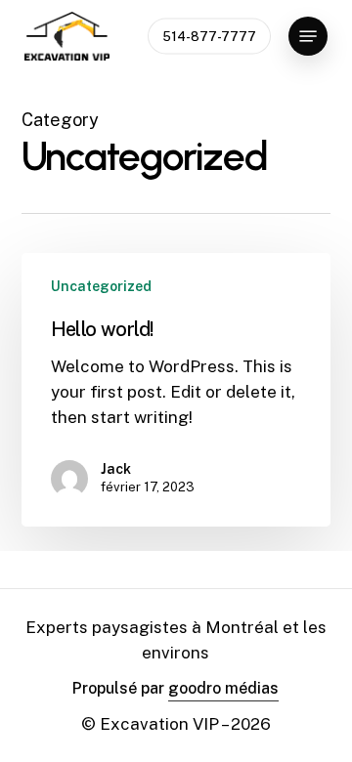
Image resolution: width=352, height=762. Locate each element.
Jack (116, 469)
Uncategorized (101, 286)
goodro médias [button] (223, 688)
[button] (308, 36)
